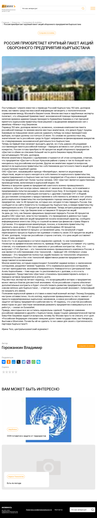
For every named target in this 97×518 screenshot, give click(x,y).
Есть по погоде (14, 483)
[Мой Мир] (13, 362)
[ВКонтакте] (4, 362)
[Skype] (38, 362)
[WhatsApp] (33, 362)
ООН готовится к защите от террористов (26, 436)
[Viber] (28, 362)
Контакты (59, 510)
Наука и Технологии (16, 476)
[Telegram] (23, 362)
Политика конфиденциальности (39, 510)
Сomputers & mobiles (47, 33)
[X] (18, 362)
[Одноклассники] (9, 362)
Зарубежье (12, 429)
